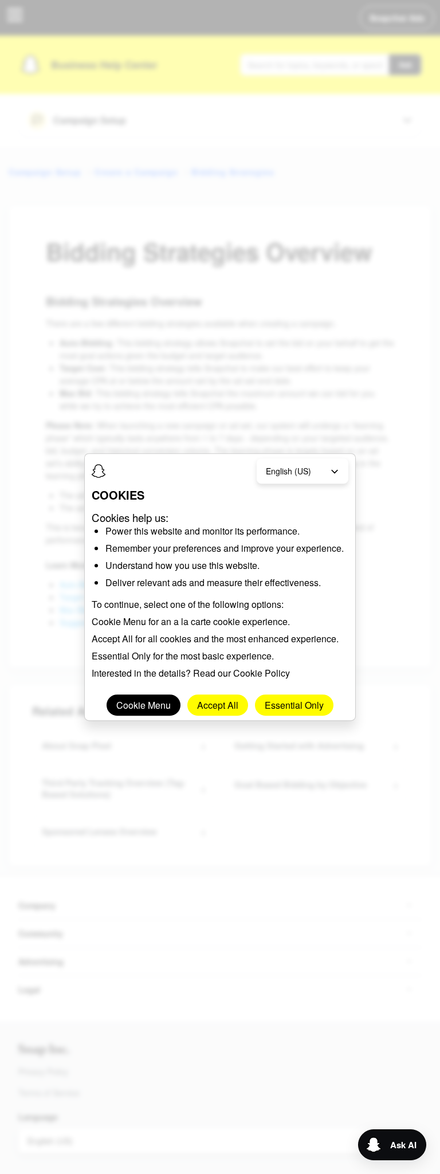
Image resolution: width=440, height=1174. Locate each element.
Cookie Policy (261, 673)
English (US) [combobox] (288, 471)
